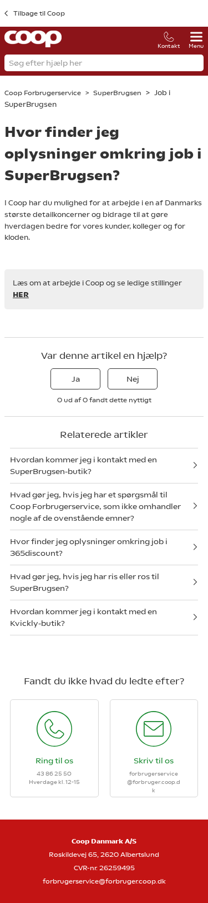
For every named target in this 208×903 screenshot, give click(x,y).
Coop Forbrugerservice (43, 93)
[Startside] (33, 44)
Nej (132, 378)
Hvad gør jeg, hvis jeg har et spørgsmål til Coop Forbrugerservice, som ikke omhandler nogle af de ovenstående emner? (95, 506)
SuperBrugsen (117, 93)
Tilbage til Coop (39, 13)
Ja (76, 378)
